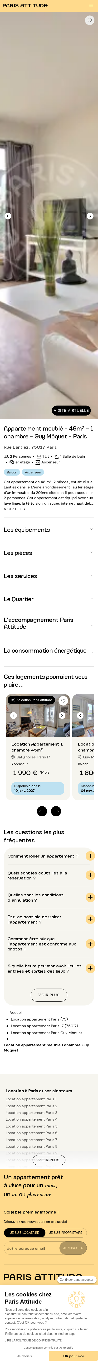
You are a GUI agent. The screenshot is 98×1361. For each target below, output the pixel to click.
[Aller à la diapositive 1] (35, 727)
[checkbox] (89, 20)
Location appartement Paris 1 (31, 1099)
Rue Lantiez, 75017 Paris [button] (30, 447)
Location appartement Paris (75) (39, 1019)
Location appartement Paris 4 (32, 1119)
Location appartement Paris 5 (32, 1126)
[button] (49, 529)
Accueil (16, 1012)
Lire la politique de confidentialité (33, 1340)
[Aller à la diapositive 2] (40, 727)
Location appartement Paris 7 (31, 1139)
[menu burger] (91, 6)
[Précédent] (8, 216)
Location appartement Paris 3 (31, 1112)
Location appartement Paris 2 (31, 1105)
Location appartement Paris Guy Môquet (46, 1032)
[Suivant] (90, 216)
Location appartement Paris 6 (32, 1132)
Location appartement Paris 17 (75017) (44, 1025)
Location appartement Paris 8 (32, 1146)
